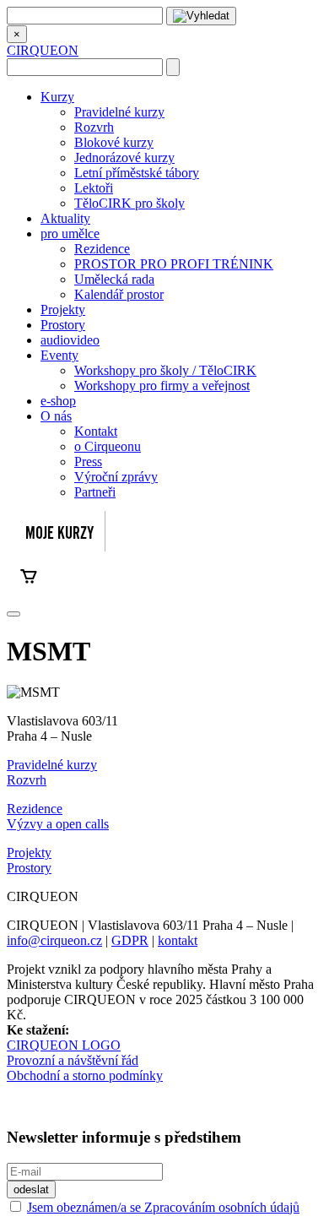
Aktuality (65, 218)
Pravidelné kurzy (119, 112)
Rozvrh (94, 127)
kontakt (177, 940)
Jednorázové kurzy (124, 157)
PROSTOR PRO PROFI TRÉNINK (173, 264)
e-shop (58, 401)
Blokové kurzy (114, 142)
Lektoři (93, 188)
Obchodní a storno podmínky (85, 1075)
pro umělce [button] (70, 233)
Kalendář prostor (119, 294)
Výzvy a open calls (58, 824)
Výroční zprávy (116, 477)
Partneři (95, 492)
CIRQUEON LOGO (64, 1045)
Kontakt (95, 431)
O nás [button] (56, 416)
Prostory (62, 325)
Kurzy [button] (57, 97)
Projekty (62, 309)
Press (88, 461)
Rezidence (102, 249)
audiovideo (70, 340)
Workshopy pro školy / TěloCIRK (165, 370)
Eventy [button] (59, 355)
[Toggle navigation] (13, 613)
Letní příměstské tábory (136, 173)
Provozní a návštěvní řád (72, 1060)
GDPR (129, 940)
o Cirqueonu (107, 446)
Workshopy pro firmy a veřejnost (162, 385)
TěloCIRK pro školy (129, 203)
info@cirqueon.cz (54, 940)
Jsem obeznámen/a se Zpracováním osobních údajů (163, 1207)
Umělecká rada (114, 279)
